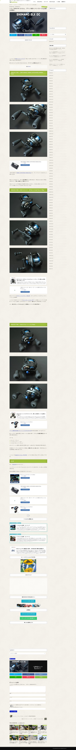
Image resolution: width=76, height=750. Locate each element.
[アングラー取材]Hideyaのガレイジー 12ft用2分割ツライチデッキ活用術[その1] (57, 56)
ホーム (35, 1)
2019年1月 (51, 189)
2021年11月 (51, 99)
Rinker (24, 487)
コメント (11, 685)
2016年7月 (51, 268)
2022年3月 (51, 88)
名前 (11, 693)
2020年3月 (51, 152)
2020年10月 (51, 133)
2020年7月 (51, 141)
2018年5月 (51, 210)
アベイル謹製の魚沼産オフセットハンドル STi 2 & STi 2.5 (20, 430)
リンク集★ (58, 1)
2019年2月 (51, 186)
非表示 (29, 66)
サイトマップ (46, 1)
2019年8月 (51, 170)
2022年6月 (51, 80)
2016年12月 (51, 255)
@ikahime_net (51, 41)
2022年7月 (51, 78)
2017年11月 (51, 226)
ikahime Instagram (52, 1)
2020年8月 (51, 139)
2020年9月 (51, 136)
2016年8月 (51, 266)
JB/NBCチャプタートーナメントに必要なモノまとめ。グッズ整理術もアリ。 (57, 65)
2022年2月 (51, 91)
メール (11, 697)
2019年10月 (51, 165)
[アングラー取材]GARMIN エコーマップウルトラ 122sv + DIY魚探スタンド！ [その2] (57, 52)
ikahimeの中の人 (39, 1)
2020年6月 (51, 144)
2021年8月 (51, 107)
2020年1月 (51, 157)
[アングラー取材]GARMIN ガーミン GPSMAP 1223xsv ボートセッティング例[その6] (56, 60)
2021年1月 (51, 125)
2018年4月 (51, 213)
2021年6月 (51, 112)
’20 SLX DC (14, 464)
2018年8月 (51, 202)
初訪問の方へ (64, 1)
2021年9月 (51, 104)
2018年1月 (51, 221)
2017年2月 (51, 250)
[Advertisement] (28, 49)
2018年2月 (51, 218)
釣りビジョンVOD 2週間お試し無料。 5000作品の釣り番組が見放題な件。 (57, 49)
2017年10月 (51, 229)
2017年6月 (51, 239)
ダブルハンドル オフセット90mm (23, 295)
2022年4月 (51, 86)
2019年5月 (51, 178)
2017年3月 (51, 247)
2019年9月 (51, 168)
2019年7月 (51, 173)
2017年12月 (51, 223)
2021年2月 (51, 123)
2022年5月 (51, 83)
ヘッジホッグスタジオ (25, 291)
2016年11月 (51, 258)
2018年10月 (51, 197)
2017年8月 (51, 234)
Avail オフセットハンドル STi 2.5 (26, 506)
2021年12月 (51, 96)
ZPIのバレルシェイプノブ (20, 58)
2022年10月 (51, 75)
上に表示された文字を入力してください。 (16, 707)
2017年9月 (51, 231)
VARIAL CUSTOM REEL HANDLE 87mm (24, 172)
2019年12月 (51, 160)
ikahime (59, 748)
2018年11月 (51, 194)
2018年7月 (51, 205)
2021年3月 (51, 120)
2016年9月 (51, 263)
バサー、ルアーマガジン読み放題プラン (28, 618)
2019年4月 (51, 181)
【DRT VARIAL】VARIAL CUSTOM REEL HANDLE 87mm (30, 161)
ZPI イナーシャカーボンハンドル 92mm (27, 474)
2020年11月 (51, 131)
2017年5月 (51, 242)
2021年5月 (51, 115)
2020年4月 (51, 149)
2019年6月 (51, 176)
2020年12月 (51, 128)
